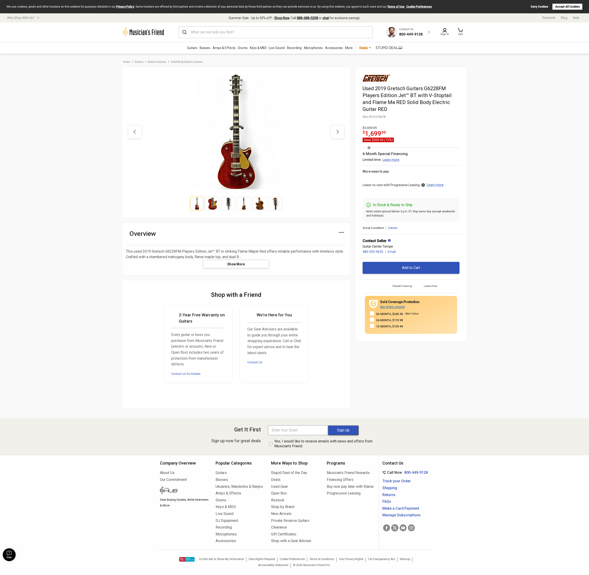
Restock (277, 500)
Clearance (279, 527)
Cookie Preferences (419, 6)
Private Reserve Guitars (290, 520)
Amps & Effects (224, 48)
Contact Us (254, 362)
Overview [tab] (143, 233)
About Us (167, 473)
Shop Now (281, 18)
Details (392, 227)
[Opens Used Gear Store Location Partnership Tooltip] (389, 241)
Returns (389, 495)
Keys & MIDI (258, 48)
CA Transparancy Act (381, 559)
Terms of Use (395, 6)
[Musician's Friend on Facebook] (386, 528)
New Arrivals (281, 513)
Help (576, 18)
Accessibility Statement (273, 565)
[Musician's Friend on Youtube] (403, 528)
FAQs (386, 501)
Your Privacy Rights (351, 559)
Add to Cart (411, 268)
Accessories (334, 48)
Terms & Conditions (321, 559)
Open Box (279, 493)
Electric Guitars (157, 62)
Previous (135, 132)
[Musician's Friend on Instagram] (411, 528)
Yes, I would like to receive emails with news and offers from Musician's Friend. (323, 443)
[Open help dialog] (9, 554)
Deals (275, 479)
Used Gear (279, 486)
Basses (205, 48)
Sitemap (405, 559)
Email (392, 252)
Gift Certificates (283, 534)
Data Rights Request (262, 559)
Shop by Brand (282, 507)
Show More (236, 264)
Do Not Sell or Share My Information (221, 559)
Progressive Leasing (344, 493)
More (349, 48)
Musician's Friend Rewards (348, 473)
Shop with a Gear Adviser (291, 541)
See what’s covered (392, 307)
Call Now (404, 472)
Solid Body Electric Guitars (186, 62)
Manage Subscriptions (401, 515)
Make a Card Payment (400, 508)
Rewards (549, 18)
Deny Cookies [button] (539, 6)
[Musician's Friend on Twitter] (395, 528)
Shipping (389, 488)
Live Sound (277, 48)
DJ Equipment (227, 520)
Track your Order (396, 481)
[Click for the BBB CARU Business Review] (187, 559)
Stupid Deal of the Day (289, 473)
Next (337, 132)
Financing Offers (340, 479)
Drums (243, 48)
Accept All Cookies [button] (567, 6)
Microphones (313, 48)
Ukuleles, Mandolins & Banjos (239, 486)
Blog (564, 18)
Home (126, 62)
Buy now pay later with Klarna (350, 486)
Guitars (192, 48)
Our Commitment (173, 479)
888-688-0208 (307, 18)
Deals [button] (363, 48)
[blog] (184, 491)
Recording (294, 48)
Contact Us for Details (185, 374)
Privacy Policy (125, 6)
